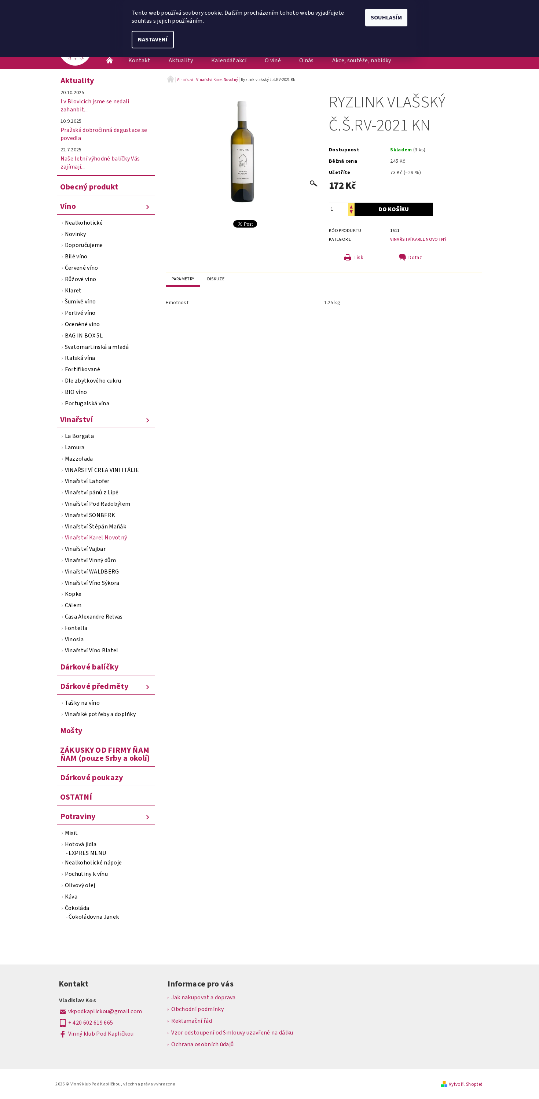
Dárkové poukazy (91, 777)
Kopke (73, 594)
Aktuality (181, 60)
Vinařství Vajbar (85, 549)
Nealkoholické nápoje (93, 863)
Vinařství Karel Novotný (96, 538)
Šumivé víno (80, 302)
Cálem (73, 605)
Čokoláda (77, 908)
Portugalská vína (87, 403)
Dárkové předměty (94, 686)
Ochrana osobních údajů (202, 1044)
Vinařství (76, 419)
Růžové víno (80, 279)
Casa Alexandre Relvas (94, 617)
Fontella (76, 628)
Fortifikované (82, 369)
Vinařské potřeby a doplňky (100, 714)
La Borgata (79, 436)
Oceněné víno (82, 324)
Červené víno (81, 268)
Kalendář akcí (228, 60)
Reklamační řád (191, 1021)
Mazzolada (79, 459)
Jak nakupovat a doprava (203, 997)
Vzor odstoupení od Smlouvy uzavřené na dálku (232, 1033)
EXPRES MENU (87, 853)
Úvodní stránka (110, 60)
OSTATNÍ (76, 797)
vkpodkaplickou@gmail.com (105, 1011)
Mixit (71, 833)
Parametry (183, 279)
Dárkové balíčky (89, 667)
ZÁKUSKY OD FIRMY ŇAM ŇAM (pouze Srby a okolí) (105, 754)
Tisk (358, 257)
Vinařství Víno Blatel (91, 650)
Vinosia (74, 639)
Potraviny (78, 816)
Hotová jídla (81, 844)
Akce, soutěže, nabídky (361, 60)
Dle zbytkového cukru (93, 381)
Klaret (73, 291)
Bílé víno (76, 256)
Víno (68, 206)
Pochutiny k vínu (86, 874)
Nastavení (153, 40)
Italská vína (80, 358)
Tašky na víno (82, 703)
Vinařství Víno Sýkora (92, 583)
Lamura (75, 447)
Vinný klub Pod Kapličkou (101, 1034)
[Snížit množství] (351, 212)
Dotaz (415, 257)
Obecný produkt (89, 187)
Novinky (75, 234)
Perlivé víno (80, 313)
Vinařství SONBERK (90, 515)
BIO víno (76, 392)
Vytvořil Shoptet (465, 1084)
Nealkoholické (84, 223)
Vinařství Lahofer (87, 481)
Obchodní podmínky (197, 1009)
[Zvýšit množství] (351, 206)
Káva (71, 897)
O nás (306, 60)
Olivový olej (80, 885)
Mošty (71, 731)
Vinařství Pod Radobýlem (97, 504)
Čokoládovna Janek (94, 917)
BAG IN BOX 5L (84, 336)
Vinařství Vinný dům (90, 560)
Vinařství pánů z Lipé (92, 492)
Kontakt (139, 60)
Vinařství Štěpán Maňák (95, 527)
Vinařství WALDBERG (92, 572)
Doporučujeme (84, 245)
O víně (273, 60)
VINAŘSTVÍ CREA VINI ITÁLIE (102, 470)
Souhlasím (386, 18)
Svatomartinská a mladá (97, 347)
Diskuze (215, 279)
